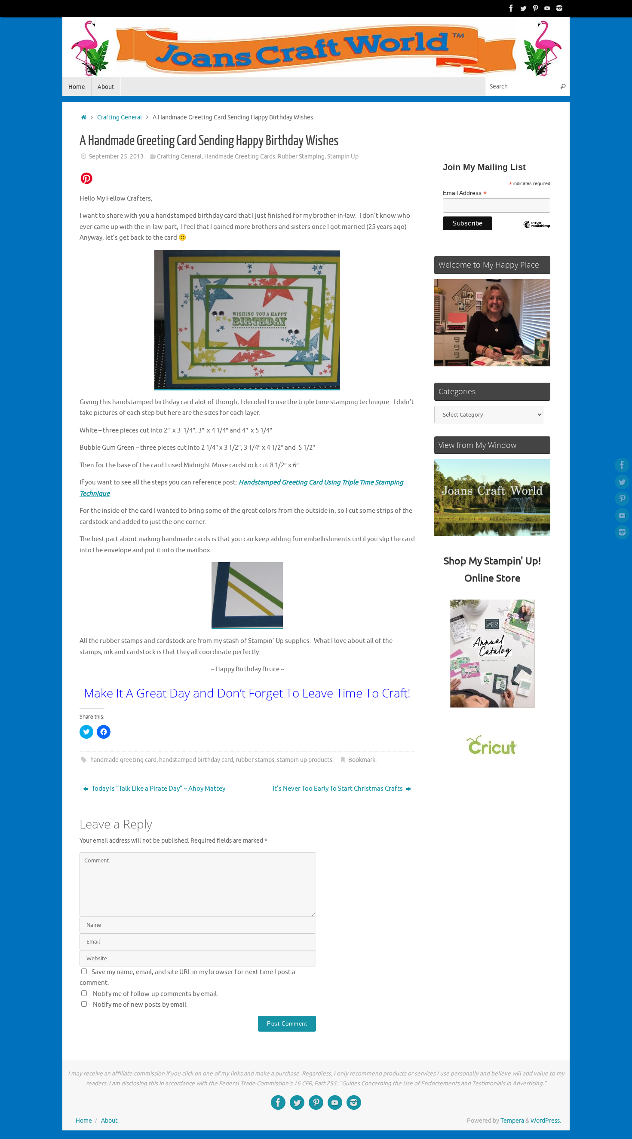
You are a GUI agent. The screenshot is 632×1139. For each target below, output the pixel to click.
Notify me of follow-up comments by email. (155, 994)
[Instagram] (559, 8)
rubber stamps (255, 760)
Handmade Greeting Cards (239, 156)
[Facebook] (511, 8)
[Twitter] (523, 8)
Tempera (512, 1120)
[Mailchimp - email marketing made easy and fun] (536, 231)
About (109, 1120)
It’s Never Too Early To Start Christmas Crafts (338, 789)
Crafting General (119, 117)
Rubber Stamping (301, 156)
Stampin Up (343, 156)
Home (84, 1120)
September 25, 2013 (116, 156)
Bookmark (361, 760)
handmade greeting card (123, 760)
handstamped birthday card (196, 760)
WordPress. (546, 1120)
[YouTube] (547, 8)
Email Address (465, 193)
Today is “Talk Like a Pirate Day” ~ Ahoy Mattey (157, 789)
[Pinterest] (535, 8)
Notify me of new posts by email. (140, 1005)
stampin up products (304, 760)
